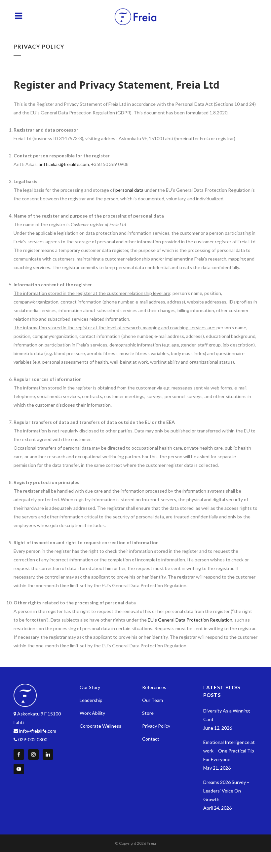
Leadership (91, 700)
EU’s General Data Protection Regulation (190, 620)
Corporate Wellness (100, 726)
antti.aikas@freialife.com (64, 164)
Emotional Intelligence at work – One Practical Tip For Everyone (229, 750)
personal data (129, 190)
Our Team (152, 700)
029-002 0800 (32, 739)
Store (148, 713)
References (154, 687)
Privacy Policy (156, 726)
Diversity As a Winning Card (226, 715)
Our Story (90, 687)
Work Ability (92, 713)
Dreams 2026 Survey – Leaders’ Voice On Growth (226, 790)
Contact (150, 739)
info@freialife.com (37, 731)
